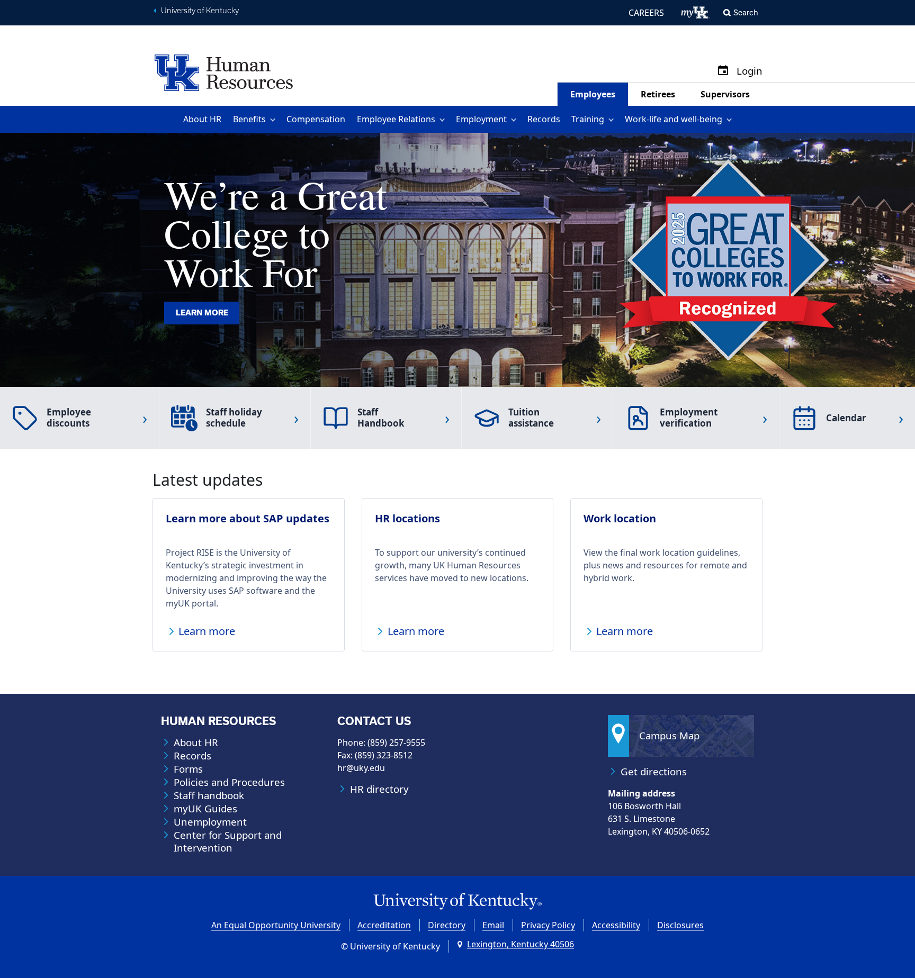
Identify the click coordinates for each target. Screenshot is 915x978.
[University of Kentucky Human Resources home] (224, 72)
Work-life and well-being (673, 119)
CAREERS (646, 13)
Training (587, 119)
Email (493, 925)
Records (543, 119)
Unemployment (210, 822)
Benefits (249, 119)
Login (749, 71)
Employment (481, 119)
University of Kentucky (200, 10)
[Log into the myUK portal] (695, 12)
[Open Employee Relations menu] (443, 119)
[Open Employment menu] (515, 119)
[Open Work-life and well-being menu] (730, 119)
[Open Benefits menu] (274, 119)
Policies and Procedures (229, 782)
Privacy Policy (548, 925)
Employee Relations (396, 119)
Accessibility (616, 925)
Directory (446, 925)
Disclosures (680, 925)
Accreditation (384, 925)
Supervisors (725, 94)
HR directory (379, 789)
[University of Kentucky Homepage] (457, 901)
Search (745, 12)
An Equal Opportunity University (275, 925)
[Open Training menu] (612, 119)
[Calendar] (723, 71)
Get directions (654, 771)
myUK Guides (205, 808)
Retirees (658, 94)
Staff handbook (209, 795)
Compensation (315, 119)
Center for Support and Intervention (228, 841)
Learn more (202, 313)
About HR (202, 119)
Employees (592, 94)
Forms (188, 769)
